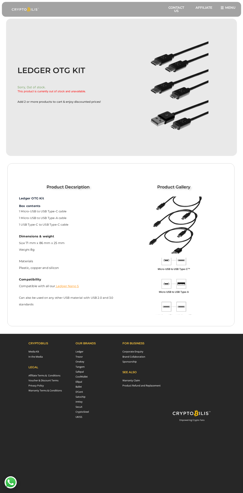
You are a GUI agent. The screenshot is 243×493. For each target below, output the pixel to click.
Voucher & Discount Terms (43, 380)
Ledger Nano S (67, 286)
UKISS (79, 417)
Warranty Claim (131, 380)
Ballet (79, 386)
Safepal (80, 371)
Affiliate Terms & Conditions (44, 375)
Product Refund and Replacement (141, 385)
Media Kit (33, 351)
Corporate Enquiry (132, 351)
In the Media (35, 356)
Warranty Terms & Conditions (45, 390)
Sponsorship (129, 361)
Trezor (79, 356)
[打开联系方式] (11, 482)
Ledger (79, 351)
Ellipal (79, 381)
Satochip (80, 396)
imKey (79, 401)
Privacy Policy (36, 385)
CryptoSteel (82, 411)
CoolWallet (82, 376)
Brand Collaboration (133, 356)
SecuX (79, 406)
